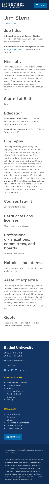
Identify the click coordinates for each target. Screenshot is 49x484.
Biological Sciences (13, 49)
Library (10, 420)
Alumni (10, 388)
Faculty (16, 23)
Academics (8, 23)
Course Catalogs (14, 428)
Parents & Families (15, 391)
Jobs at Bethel (13, 414)
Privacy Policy (11, 453)
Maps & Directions (15, 360)
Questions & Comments (18, 423)
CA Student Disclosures (34, 450)
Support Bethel (13, 437)
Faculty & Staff (14, 394)
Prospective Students (17, 382)
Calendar (11, 417)
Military (10, 399)
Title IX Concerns (15, 425)
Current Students (15, 385)
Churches (11, 397)
